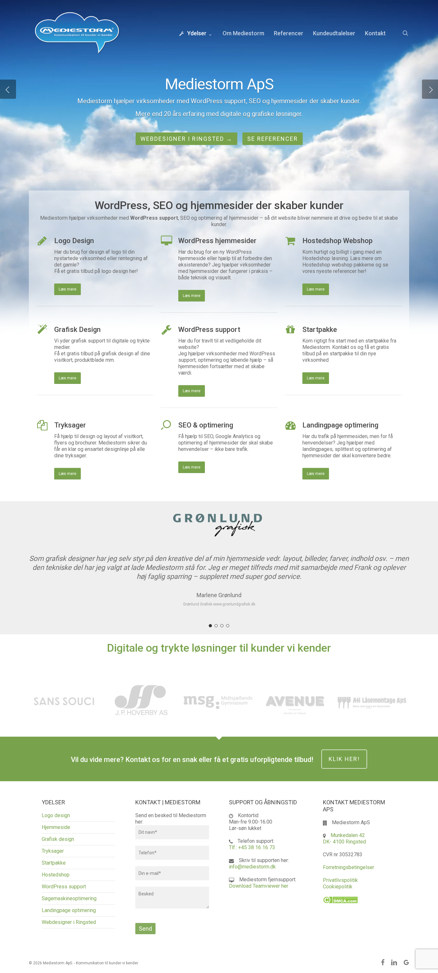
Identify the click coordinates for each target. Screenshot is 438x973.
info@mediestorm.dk (252, 867)
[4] (227, 625)
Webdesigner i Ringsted (69, 922)
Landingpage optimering (69, 910)
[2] (216, 625)
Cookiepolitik (337, 887)
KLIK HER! (344, 759)
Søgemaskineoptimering (69, 898)
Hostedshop (56, 875)
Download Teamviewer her (258, 886)
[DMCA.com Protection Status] (340, 906)
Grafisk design (58, 839)
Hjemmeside (56, 827)
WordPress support (64, 887)
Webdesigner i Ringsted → (186, 138)
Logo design (56, 815)
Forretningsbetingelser (348, 867)
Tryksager (53, 851)
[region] (219, 565)
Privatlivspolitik (340, 880)
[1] (210, 625)
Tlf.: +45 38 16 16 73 (252, 847)
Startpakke (54, 863)
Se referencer (272, 138)
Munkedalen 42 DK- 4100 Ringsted (344, 838)
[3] (221, 625)
